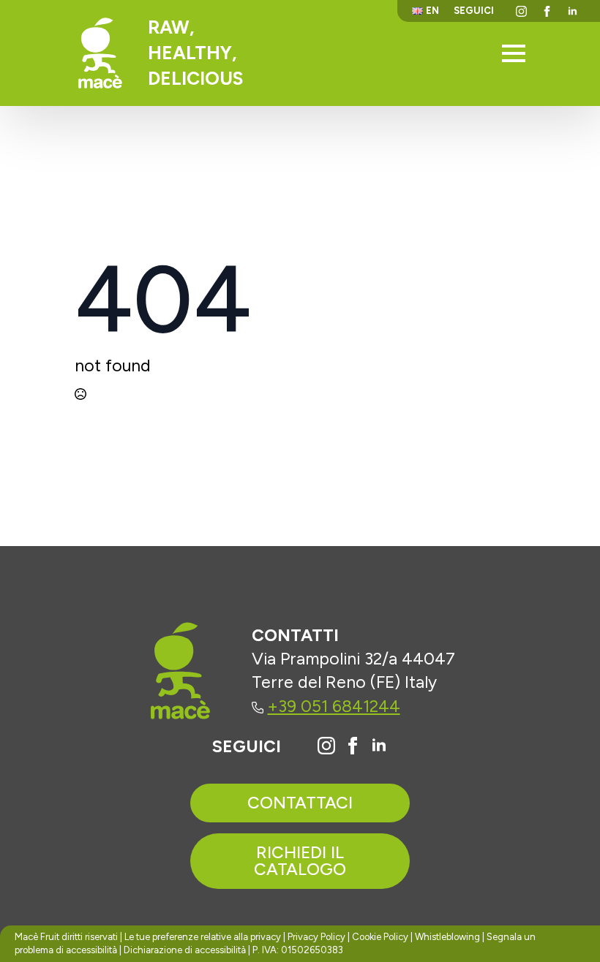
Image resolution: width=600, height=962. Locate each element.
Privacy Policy (316, 936)
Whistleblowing (447, 936)
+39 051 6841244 (334, 706)
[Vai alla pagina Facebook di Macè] (352, 745)
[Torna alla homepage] (100, 53)
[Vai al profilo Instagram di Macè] (326, 745)
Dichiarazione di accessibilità (185, 949)
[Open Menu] (513, 53)
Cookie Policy (380, 936)
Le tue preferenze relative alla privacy (202, 936)
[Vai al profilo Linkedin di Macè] (379, 745)
